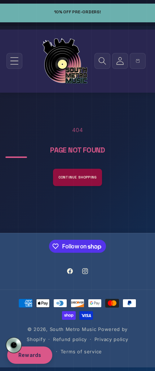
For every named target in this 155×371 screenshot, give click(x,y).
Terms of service (81, 351)
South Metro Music (73, 329)
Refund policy (70, 339)
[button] (14, 61)
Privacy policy (111, 339)
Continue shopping (77, 177)
